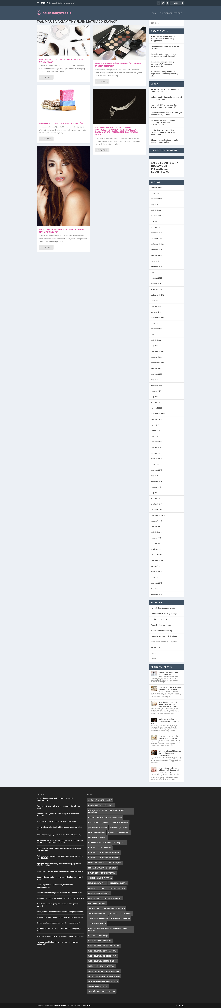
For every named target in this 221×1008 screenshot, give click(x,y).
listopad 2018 (156, 510)
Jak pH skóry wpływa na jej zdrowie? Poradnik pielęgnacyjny (55, 799)
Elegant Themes (60, 1005)
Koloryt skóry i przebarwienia (163, 608)
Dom (154, 13)
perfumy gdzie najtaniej (98, 893)
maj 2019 (154, 476)
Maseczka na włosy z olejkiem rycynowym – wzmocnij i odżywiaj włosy (164, 73)
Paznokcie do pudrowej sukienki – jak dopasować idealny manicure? (168, 770)
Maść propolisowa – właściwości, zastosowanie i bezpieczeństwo (56, 886)
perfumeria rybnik (96, 888)
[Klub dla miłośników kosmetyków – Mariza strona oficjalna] (119, 42)
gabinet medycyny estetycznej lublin (105, 817)
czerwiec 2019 (156, 470)
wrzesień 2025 (156, 250)
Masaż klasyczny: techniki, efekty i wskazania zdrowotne (60, 871)
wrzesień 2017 (156, 566)
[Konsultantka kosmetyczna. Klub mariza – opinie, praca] (63, 40)
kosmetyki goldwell (97, 837)
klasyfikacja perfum (119, 827)
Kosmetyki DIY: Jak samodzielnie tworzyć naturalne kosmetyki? (164, 106)
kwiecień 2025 (156, 278)
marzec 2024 (156, 306)
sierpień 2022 (156, 357)
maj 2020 (154, 436)
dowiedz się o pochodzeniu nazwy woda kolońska (106, 811)
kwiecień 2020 (156, 442)
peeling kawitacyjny (97, 883)
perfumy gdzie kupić (116, 888)
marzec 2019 (156, 487)
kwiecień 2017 (156, 594)
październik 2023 (157, 317)
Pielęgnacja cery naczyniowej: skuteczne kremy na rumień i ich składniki (60, 857)
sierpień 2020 (156, 419)
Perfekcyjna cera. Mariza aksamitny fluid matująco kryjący (61, 230)
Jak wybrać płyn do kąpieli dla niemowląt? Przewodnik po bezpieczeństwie (163, 122)
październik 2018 (157, 515)
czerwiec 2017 (156, 583)
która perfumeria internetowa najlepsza (106, 843)
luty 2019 (154, 493)
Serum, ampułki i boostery (161, 630)
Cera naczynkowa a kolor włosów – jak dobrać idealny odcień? (166, 113)
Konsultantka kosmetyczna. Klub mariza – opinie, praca (62, 60)
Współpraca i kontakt (171, 13)
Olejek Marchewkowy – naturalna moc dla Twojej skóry (165, 721)
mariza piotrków (95, 863)
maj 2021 (154, 380)
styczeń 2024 (156, 312)
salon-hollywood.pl (49, 65)
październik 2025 (157, 244)
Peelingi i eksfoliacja (159, 619)
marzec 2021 (156, 391)
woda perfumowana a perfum (101, 966)
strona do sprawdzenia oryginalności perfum (109, 918)
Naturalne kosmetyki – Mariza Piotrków (61, 123)
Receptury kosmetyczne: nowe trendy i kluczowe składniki (166, 90)
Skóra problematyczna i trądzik (164, 642)
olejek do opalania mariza (100, 878)
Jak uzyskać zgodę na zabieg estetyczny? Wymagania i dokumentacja (162, 64)
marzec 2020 (156, 447)
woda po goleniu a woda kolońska (103, 971)
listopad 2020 (156, 408)
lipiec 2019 (155, 464)
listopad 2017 (156, 555)
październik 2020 (157, 413)
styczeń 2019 (156, 498)
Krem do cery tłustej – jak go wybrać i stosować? (56, 821)
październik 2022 (157, 351)
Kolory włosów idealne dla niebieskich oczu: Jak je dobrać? (60, 912)
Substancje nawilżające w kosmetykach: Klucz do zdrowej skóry (60, 878)
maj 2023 (154, 334)
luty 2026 (154, 221)
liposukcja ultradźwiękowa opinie (103, 858)
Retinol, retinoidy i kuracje (161, 625)
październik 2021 (157, 363)
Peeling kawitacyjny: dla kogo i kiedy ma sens (168, 673)
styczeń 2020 (156, 453)
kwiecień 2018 (156, 532)
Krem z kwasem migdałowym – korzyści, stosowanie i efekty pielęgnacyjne (163, 38)
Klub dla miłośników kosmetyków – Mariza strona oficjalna (118, 64)
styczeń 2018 (156, 543)
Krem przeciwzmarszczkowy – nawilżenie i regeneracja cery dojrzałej (59, 849)
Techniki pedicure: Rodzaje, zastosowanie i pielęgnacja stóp (59, 929)
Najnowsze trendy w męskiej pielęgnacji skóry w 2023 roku (60, 898)
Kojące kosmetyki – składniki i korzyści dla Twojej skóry (170, 688)
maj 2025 (154, 272)
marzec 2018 (156, 538)
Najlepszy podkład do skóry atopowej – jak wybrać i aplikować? (58, 943)
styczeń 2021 (156, 402)
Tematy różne (156, 647)
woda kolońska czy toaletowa (102, 951)
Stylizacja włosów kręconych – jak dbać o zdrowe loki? (58, 923)
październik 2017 (157, 560)
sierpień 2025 (156, 255)
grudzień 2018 (156, 504)
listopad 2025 (156, 238)
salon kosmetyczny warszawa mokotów (106, 908)
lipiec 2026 (155, 193)
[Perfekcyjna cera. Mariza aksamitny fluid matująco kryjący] (63, 186)
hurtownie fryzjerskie (98, 822)
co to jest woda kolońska (100, 800)
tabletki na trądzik (97, 923)
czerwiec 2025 (156, 267)
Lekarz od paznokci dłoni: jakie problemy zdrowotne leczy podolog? (60, 828)
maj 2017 (154, 589)
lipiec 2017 (155, 577)
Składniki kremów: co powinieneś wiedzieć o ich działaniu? (60, 917)
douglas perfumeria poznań (100, 805)
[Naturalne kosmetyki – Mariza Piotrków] (63, 102)
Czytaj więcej (46, 77)
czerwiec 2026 (156, 199)
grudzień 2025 (156, 233)
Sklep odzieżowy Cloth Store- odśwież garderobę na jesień (60, 936)
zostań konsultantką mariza (101, 991)
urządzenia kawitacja (98, 936)
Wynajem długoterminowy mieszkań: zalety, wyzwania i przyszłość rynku (59, 865)
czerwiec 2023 (156, 329)
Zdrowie (154, 659)
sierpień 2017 (156, 572)
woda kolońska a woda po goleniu (103, 946)
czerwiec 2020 (156, 430)
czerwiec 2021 (156, 374)
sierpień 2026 (156, 187)
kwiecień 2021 (156, 385)
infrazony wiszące (120, 822)
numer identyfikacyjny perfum (101, 873)
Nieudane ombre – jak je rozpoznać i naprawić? (165, 47)
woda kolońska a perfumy (100, 941)
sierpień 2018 (156, 526)
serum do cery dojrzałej (121, 913)
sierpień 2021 (156, 368)
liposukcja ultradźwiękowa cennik (103, 853)
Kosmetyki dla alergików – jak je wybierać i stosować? (169, 737)
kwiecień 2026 (156, 210)
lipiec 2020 (155, 425)
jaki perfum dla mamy (97, 827)
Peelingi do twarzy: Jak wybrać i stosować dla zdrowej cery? (58, 807)
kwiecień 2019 (156, 481)
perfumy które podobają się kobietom (105, 898)
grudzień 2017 (156, 549)
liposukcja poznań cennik (99, 848)
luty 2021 (154, 397)
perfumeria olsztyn (118, 883)
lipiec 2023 (155, 323)
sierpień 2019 (156, 459)
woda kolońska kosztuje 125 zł (102, 961)
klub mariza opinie (96, 832)
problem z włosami (96, 903)
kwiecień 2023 (156, 340)
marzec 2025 (156, 284)
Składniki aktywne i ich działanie (164, 636)
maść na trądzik (114, 863)
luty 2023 (154, 346)
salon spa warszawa (97, 913)
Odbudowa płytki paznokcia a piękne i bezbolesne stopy (166, 98)
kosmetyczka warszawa (118, 832)
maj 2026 (154, 204)
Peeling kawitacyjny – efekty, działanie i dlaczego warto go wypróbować (163, 132)
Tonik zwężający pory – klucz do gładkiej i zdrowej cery (59, 835)
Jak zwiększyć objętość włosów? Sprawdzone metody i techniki (163, 55)
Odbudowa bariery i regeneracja (164, 613)
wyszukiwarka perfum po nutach (103, 981)
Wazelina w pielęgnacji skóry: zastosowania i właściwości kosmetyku (167, 704)
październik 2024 (157, 295)
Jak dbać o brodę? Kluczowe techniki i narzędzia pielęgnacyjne (169, 753)
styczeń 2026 (156, 227)
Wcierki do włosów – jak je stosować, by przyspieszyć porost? (58, 905)
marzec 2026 (156, 216)
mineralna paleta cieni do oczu (102, 868)
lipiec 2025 (155, 261)
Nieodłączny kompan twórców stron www (64, 3)
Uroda (69, 65)
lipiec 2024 (155, 300)
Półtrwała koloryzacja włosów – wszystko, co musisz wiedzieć (58, 815)
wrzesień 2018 (156, 521)
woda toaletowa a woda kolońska (104, 976)
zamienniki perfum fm (97, 986)
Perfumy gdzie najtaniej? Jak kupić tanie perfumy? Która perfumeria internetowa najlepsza (60, 841)
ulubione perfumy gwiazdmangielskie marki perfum (107, 929)
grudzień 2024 (156, 289)
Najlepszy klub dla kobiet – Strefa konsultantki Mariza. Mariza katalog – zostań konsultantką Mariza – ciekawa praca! (116, 131)
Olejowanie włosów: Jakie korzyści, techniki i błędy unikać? (165, 141)
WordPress (87, 1005)
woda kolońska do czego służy (102, 956)
